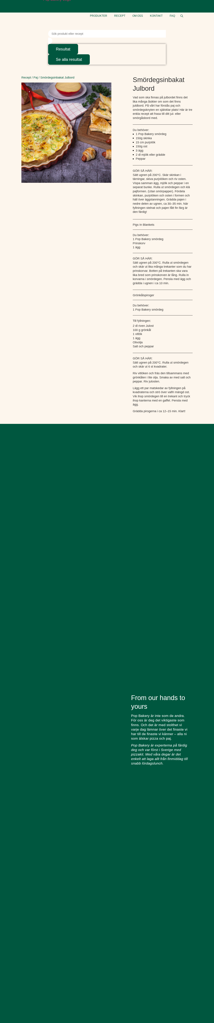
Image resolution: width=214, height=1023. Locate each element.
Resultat (63, 49)
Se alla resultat (69, 59)
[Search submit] (50, 41)
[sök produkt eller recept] (181, 16)
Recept (26, 77)
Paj (35, 77)
